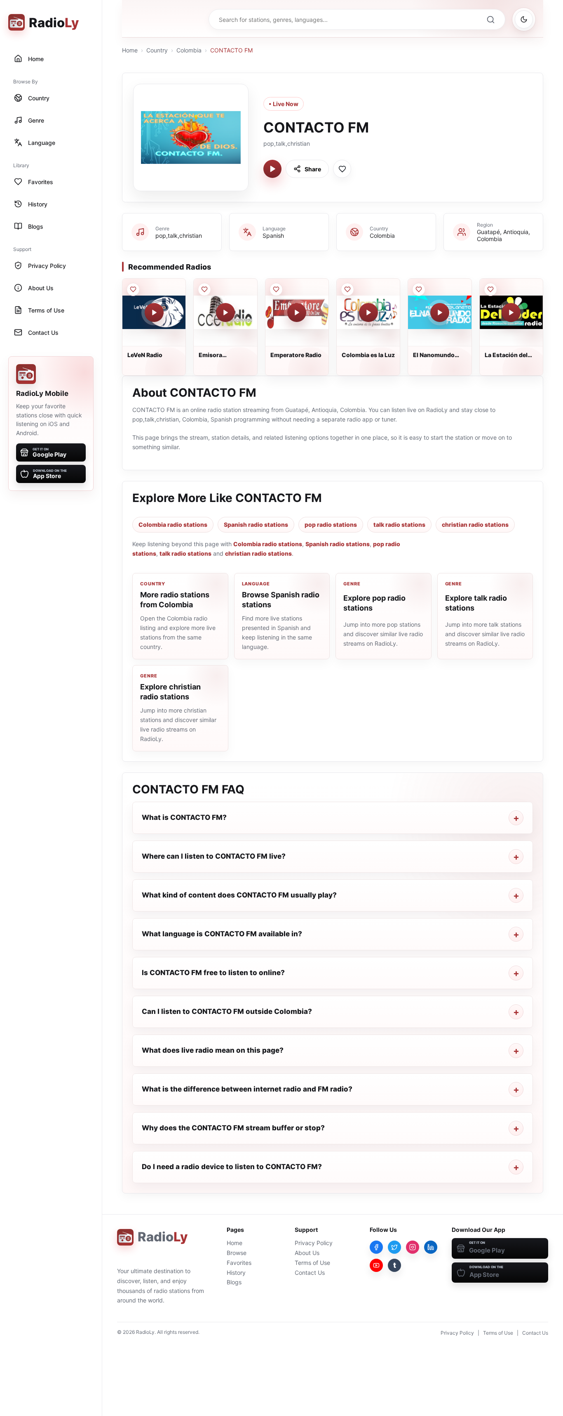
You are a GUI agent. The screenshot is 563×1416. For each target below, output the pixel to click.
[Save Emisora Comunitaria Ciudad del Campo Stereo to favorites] (204, 289)
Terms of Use (312, 1262)
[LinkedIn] (430, 1247)
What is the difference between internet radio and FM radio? (247, 1089)
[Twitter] (394, 1247)
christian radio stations (475, 524)
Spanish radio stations (256, 524)
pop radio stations (331, 524)
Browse (236, 1252)
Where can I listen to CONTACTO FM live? (214, 856)
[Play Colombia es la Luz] (368, 312)
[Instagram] (412, 1247)
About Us (307, 1252)
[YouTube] (376, 1265)
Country (157, 50)
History (236, 1272)
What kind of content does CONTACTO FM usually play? (239, 895)
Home (130, 50)
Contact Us (310, 1272)
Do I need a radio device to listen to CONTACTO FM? (232, 1167)
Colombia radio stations (172, 524)
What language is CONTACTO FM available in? (222, 934)
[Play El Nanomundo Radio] (439, 312)
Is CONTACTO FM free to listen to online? (213, 972)
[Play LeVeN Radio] (154, 312)
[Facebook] (376, 1247)
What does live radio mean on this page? (213, 1050)
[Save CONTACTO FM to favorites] (342, 169)
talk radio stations (399, 524)
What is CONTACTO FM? (184, 817)
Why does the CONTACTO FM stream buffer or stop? (233, 1128)
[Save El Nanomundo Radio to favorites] (418, 289)
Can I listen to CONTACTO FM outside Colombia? (227, 1011)
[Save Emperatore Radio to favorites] (276, 289)
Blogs (234, 1282)
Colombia (189, 50)
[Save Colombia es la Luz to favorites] (347, 289)
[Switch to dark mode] (524, 19)
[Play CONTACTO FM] (272, 169)
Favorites (239, 1262)
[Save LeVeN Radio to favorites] (133, 289)
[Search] (490, 19)
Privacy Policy (314, 1242)
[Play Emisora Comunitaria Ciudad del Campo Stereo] (225, 312)
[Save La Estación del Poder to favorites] (490, 289)
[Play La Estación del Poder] (511, 312)
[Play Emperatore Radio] (296, 312)
